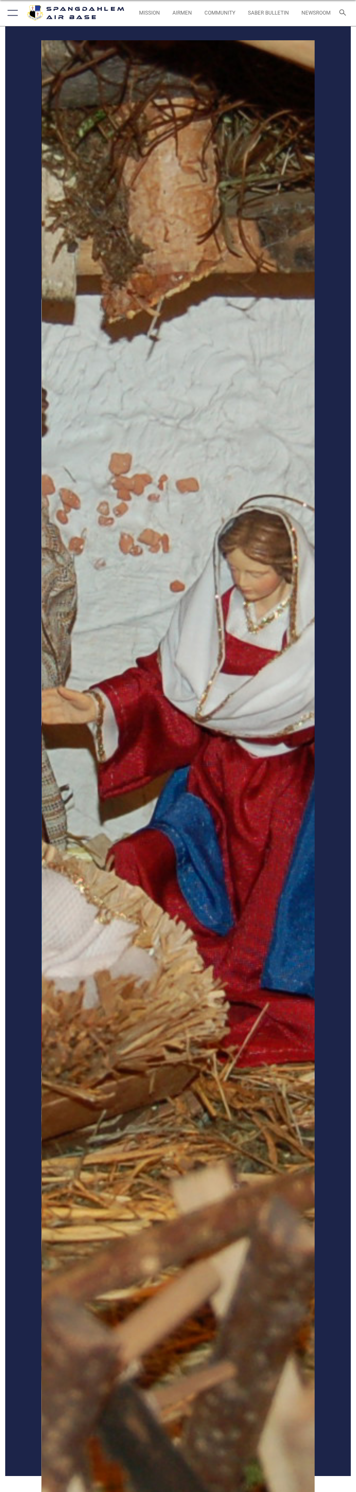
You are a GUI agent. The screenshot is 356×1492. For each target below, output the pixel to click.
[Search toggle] (344, 13)
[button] (11, 13)
